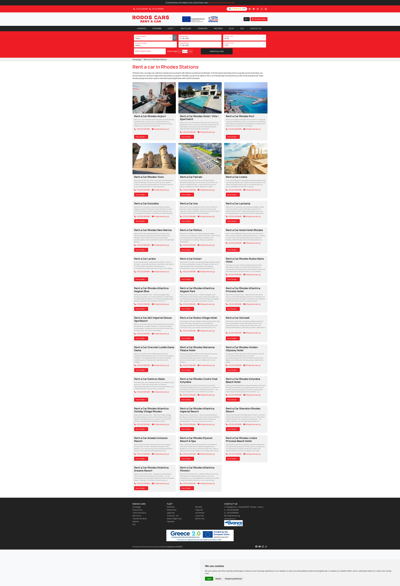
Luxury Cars (199, 516)
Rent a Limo (186, 28)
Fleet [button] (170, 28)
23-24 (180, 51)
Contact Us (255, 28)
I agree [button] (209, 579)
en (246, 19)
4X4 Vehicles (199, 513)
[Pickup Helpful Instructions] (174, 38)
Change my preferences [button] (233, 579)
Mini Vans (198, 507)
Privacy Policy (137, 510)
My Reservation (260, 19)
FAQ (242, 28)
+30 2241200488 (141, 9)
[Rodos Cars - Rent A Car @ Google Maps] (266, 9)
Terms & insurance (139, 513)
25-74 (185, 51)
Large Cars (171, 513)
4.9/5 (243, 9)
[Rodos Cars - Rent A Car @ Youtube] (253, 9)
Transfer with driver (139, 519)
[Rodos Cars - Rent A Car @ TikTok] (261, 9)
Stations (157, 28)
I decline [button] (218, 579)
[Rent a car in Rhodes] (150, 19)
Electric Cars (199, 519)
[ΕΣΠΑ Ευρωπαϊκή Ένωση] (200, 19)
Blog (231, 28)
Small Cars (171, 507)
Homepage (141, 28)
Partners (218, 28)
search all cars (217, 51)
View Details (140, 137)
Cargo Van (199, 510)
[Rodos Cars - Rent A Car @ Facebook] (249, 9)
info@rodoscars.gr (161, 129)
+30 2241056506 (157, 9)
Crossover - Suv (173, 516)
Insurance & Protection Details (221, 2)
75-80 (190, 51)
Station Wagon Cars (174, 519)
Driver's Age (172, 51)
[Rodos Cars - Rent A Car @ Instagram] (257, 9)
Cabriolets (170, 522)
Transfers (202, 28)
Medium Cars (171, 510)
